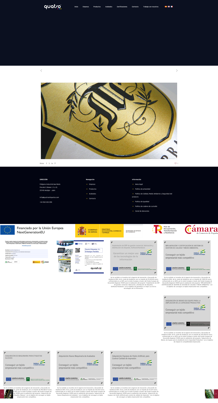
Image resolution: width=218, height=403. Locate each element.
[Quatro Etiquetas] (53, 7)
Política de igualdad (142, 202)
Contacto (92, 198)
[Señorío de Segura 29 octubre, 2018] (211, 393)
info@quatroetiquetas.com (49, 197)
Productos (92, 189)
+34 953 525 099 (46, 202)
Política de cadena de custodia (146, 206)
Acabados (92, 194)
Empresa (92, 184)
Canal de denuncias (142, 211)
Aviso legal (139, 184)
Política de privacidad (142, 189)
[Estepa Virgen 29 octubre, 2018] (6, 393)
